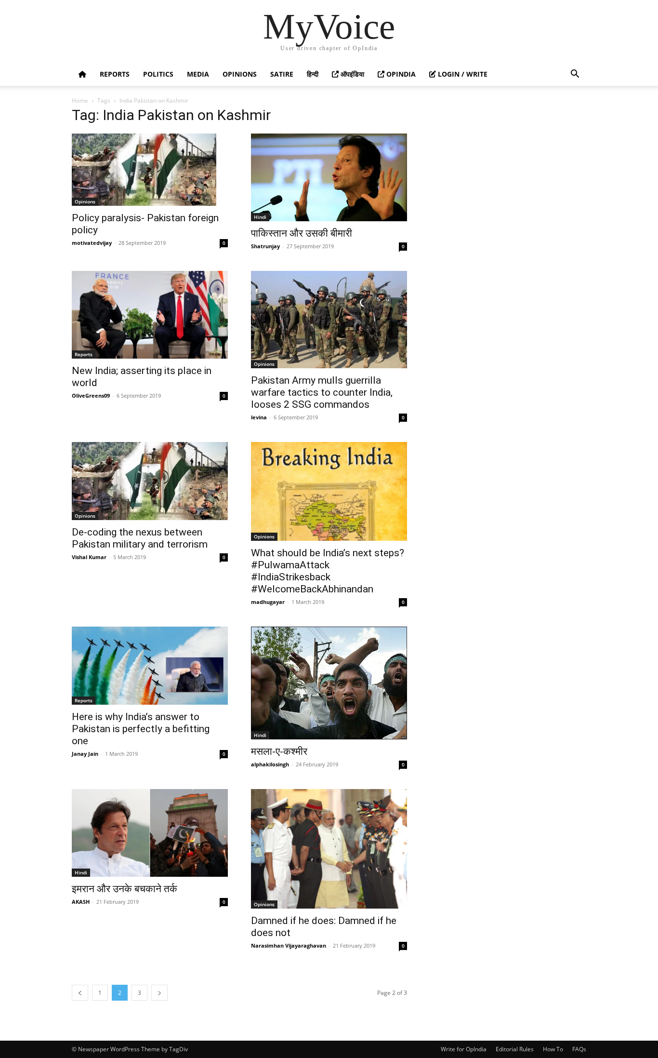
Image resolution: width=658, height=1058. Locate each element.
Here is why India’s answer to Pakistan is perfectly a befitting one (141, 729)
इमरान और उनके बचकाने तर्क (124, 889)
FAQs (579, 1049)
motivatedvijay (92, 242)
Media (198, 74)
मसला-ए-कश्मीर (279, 751)
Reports (115, 74)
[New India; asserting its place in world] (150, 315)
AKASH (81, 901)
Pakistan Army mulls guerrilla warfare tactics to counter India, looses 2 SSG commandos (322, 392)
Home (80, 100)
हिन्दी (312, 74)
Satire (281, 74)
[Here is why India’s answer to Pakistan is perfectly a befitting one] (150, 666)
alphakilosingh (270, 764)
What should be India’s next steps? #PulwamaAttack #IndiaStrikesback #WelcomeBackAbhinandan (327, 571)
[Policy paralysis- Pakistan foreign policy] (150, 170)
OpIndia (400, 74)
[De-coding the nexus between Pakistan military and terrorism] (150, 481)
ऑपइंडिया (351, 74)
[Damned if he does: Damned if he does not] (329, 849)
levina (259, 417)
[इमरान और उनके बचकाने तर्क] (150, 833)
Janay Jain (85, 753)
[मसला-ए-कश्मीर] (329, 683)
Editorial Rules (515, 1049)
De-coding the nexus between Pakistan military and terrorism (140, 538)
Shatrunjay (265, 246)
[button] (574, 75)
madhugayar (268, 601)
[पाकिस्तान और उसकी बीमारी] (329, 177)
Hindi (260, 217)
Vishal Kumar (89, 557)
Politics (158, 74)
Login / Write (461, 74)
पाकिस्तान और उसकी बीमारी (301, 233)
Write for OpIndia (464, 1049)
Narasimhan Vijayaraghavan (288, 945)
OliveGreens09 (91, 395)
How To (553, 1049)
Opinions (240, 74)
